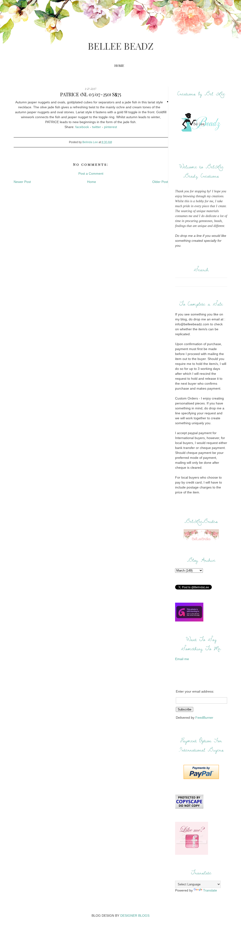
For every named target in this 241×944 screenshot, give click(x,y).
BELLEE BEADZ (120, 46)
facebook (82, 127)
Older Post (160, 182)
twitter (96, 127)
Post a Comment (90, 173)
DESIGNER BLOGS (134, 915)
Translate (210, 890)
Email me (182, 659)
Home (119, 65)
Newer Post (22, 182)
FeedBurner (204, 717)
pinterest (110, 127)
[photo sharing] (167, 102)
